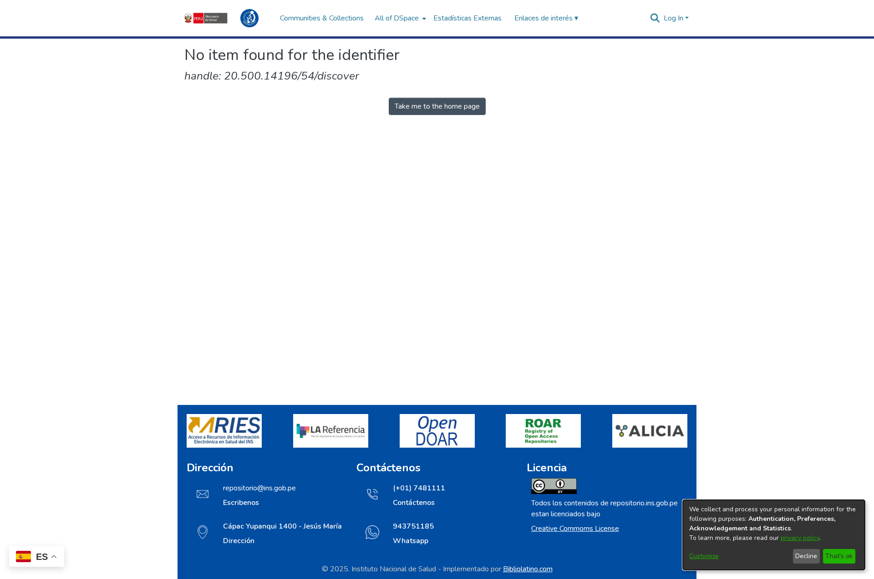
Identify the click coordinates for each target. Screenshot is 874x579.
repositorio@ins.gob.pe (259, 488)
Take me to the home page (437, 106)
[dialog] (774, 535)
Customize (704, 556)
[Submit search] (655, 18)
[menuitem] (399, 18)
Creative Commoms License (575, 529)
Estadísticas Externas (467, 18)
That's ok (839, 556)
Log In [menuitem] (673, 18)
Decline (806, 556)
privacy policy (800, 538)
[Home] (227, 18)
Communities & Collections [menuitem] (322, 18)
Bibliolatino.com (528, 569)
